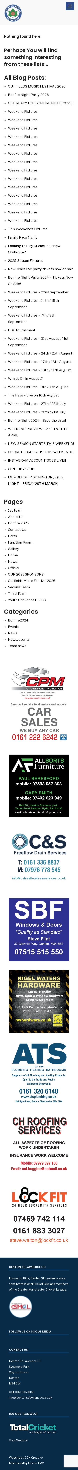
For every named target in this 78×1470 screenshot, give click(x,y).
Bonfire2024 (18, 620)
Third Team (17, 594)
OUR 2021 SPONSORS (26, 574)
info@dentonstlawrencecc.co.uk (30, 1397)
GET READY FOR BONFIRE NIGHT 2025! (40, 103)
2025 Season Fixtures (25, 261)
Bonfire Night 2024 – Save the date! (37, 420)
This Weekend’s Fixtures (28, 229)
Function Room (20, 542)
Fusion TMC (36, 1463)
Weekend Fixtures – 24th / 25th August (40, 353)
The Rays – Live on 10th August (33, 395)
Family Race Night (22, 237)
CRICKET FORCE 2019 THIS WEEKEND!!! (40, 452)
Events (13, 627)
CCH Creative (34, 1457)
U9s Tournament (21, 330)
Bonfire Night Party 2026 (28, 95)
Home (13, 555)
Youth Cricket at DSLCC (27, 600)
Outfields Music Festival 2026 (31, 581)
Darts (12, 536)
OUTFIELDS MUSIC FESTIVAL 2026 (37, 86)
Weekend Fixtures (23, 112)
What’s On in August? (25, 378)
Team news (17, 646)
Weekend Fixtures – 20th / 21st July (36, 412)
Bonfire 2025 (18, 523)
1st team (15, 510)
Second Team (19, 587)
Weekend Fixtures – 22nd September (38, 292)
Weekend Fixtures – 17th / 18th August (39, 362)
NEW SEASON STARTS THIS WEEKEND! (41, 444)
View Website (18, 1440)
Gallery (13, 549)
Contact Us (17, 530)
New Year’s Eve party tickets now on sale (41, 269)
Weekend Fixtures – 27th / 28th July (37, 404)
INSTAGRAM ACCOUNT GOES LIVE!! (37, 460)
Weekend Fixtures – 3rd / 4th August (38, 387)
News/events (19, 639)
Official (13, 568)
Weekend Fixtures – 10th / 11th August (39, 370)
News (12, 562)
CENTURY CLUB (21, 469)
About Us (15, 517)
